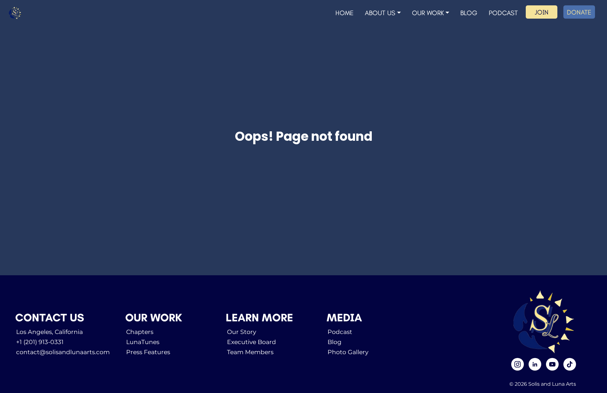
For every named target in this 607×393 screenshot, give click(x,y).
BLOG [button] (468, 13)
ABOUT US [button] (380, 13)
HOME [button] (344, 13)
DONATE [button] (579, 12)
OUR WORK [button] (428, 13)
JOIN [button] (542, 12)
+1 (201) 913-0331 (40, 342)
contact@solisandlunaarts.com (63, 352)
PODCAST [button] (503, 13)
